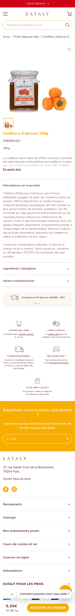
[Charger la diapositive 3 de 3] (40, 303)
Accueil (7, 37)
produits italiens (26, 334)
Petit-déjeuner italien (27, 37)
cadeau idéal (53, 334)
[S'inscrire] (67, 439)
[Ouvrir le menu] (5, 14)
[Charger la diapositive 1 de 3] (36, 303)
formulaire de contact (58, 362)
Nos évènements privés (21, 531)
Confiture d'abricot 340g (57, 37)
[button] (37, 25)
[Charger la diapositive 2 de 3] (38, 303)
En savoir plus (12, 169)
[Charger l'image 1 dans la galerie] (8, 123)
